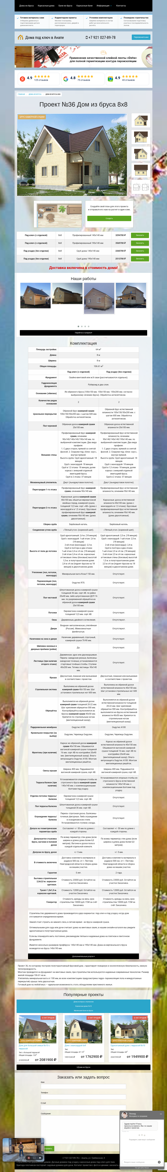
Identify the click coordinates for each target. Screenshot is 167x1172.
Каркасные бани (84, 5)
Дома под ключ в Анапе (44, 37)
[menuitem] (26, 5)
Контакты (121, 5)
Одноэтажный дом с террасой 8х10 (128, 1045)
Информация (103, 5)
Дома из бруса (26, 5)
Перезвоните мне (141, 37)
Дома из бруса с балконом (84, 1002)
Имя (42, 1082)
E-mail (43, 1103)
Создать (109, 218)
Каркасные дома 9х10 (83, 1006)
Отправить (47, 1148)
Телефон (44, 1093)
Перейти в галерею (83, 333)
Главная (21, 94)
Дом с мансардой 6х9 (75, 1045)
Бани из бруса (65, 5)
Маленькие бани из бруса (83, 1011)
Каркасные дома (46, 5)
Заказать (140, 235)
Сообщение (46, 1114)
